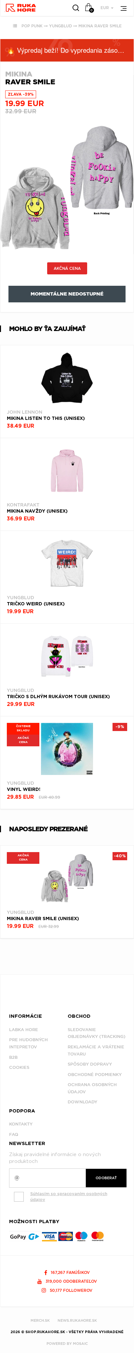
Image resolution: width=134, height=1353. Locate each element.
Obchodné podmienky (95, 1074)
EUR (105, 7)
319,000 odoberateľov (70, 1281)
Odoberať (106, 1178)
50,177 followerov (70, 1290)
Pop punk (32, 25)
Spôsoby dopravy (90, 1064)
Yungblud (60, 25)
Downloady (82, 1101)
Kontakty (21, 1124)
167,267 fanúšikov (69, 1272)
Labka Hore (23, 1029)
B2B (13, 1057)
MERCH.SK (40, 1320)
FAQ (13, 1134)
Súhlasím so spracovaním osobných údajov (68, 1196)
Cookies (19, 1067)
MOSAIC (80, 1343)
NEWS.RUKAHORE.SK (77, 1320)
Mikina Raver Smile (100, 25)
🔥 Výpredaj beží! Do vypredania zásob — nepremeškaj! (70, 50)
